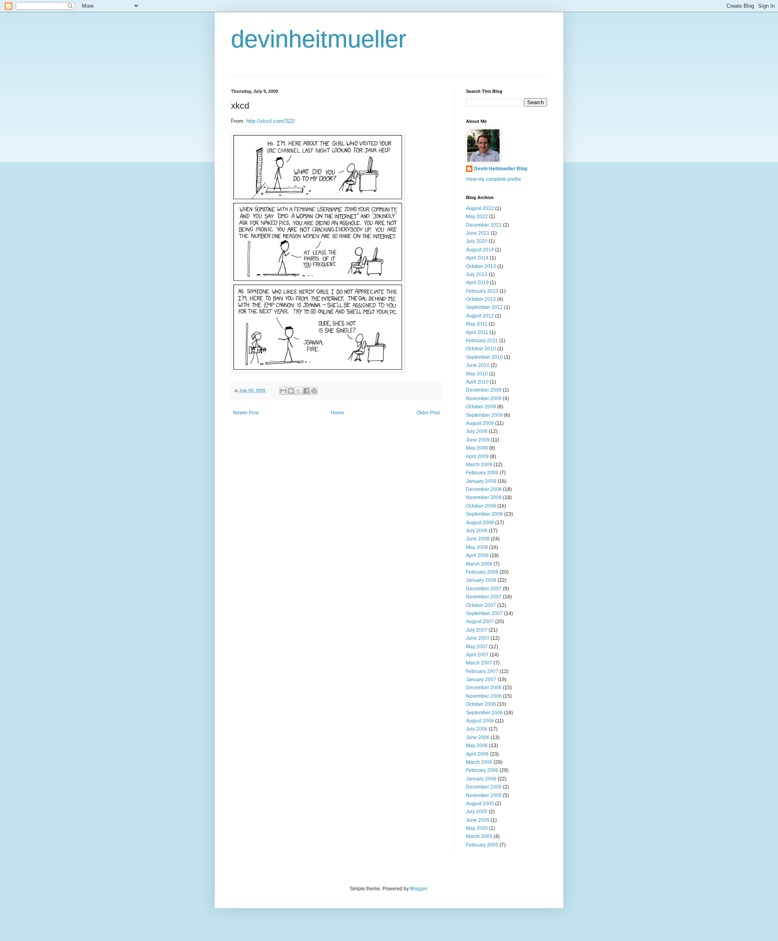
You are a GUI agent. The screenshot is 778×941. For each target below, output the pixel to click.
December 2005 (484, 787)
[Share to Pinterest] (314, 391)
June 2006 (477, 737)
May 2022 (477, 216)
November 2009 (484, 398)
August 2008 (480, 522)
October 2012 (481, 299)
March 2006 (479, 762)
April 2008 (477, 555)
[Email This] (283, 391)
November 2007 (484, 597)
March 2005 (479, 836)
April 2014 (477, 258)
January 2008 (481, 580)
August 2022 (480, 208)
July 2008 (476, 531)
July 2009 (476, 431)
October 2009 (481, 406)
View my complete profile (493, 179)
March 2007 (479, 663)
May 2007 (477, 646)
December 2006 (484, 687)
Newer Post (246, 413)
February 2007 (482, 671)
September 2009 (484, 415)
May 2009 (477, 448)
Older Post (428, 413)
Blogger (418, 889)
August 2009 (480, 423)
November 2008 (484, 497)
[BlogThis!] (291, 391)
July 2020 (476, 241)
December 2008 (484, 489)
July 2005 (476, 812)
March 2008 (479, 564)
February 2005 (482, 845)
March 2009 (479, 464)
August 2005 (480, 803)
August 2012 (480, 316)
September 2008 (484, 514)
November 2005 (484, 795)
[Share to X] (299, 391)
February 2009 (482, 473)
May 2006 (477, 745)
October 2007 (481, 605)
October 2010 (481, 349)
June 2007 (477, 638)
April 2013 (477, 282)
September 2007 (484, 613)
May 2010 (477, 374)
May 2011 (476, 324)
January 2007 (481, 679)
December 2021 (484, 225)
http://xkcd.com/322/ (270, 121)
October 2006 (481, 704)
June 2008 (477, 539)
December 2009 (484, 390)
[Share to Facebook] (306, 391)
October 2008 (481, 506)
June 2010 (477, 365)
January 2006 (481, 779)
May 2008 (477, 547)
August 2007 (480, 621)
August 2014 (480, 250)
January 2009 (481, 481)
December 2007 (484, 589)
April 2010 (477, 382)
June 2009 (477, 440)
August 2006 (480, 721)
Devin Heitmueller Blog (500, 168)
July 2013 (476, 274)
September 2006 (484, 713)
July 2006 (476, 729)
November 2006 (484, 696)
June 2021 (477, 233)
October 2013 (481, 266)
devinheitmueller (318, 39)
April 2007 (477, 655)
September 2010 (484, 357)
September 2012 (484, 307)
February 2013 (482, 291)
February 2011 (482, 340)
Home (337, 413)
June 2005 (477, 820)
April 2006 (477, 754)
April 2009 (477, 456)
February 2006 (482, 770)
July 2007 (476, 630)
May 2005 (477, 828)
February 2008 (482, 572)
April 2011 (477, 332)
